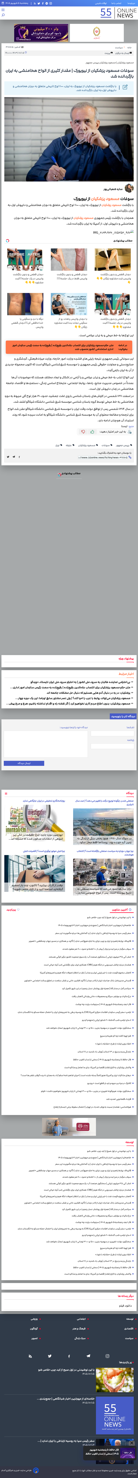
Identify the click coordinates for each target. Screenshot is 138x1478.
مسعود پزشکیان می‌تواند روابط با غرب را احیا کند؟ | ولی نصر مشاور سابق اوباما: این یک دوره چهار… (73, 698)
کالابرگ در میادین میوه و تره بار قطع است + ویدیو (109, 1083)
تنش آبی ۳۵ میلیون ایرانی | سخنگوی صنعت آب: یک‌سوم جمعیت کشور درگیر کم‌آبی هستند (90, 956)
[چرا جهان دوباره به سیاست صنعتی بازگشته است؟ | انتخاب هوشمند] (103, 877)
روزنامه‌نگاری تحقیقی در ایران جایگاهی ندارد (44, 801)
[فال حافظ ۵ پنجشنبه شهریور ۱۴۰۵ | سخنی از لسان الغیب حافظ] (127, 1453)
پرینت (108, 53)
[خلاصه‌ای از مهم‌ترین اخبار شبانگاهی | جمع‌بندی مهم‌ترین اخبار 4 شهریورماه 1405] (115, 1415)
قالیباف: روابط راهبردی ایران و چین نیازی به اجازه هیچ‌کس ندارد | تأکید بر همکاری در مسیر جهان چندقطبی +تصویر (80, 941)
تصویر (35, 1338)
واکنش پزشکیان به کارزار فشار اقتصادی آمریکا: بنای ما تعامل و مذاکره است (97, 1067)
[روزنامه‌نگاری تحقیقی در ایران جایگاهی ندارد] (34, 823)
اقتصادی (129, 1328)
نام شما (130, 727)
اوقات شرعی (101, 3)
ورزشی (35, 1319)
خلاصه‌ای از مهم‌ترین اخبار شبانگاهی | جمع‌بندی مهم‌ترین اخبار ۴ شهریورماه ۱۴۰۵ (94, 925)
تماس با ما (117, 3)
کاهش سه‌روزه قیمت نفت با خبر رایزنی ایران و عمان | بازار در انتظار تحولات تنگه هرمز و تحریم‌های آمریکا (85, 972)
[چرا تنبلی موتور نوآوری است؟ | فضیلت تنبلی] (34, 873)
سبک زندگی (80, 1338)
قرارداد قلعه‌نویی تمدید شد (118, 1099)
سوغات (106, 445)
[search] (3, 15)
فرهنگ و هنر (80, 1328)
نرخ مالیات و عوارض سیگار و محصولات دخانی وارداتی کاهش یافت (101, 996)
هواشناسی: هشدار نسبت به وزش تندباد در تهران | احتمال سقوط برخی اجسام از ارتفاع (92, 1107)
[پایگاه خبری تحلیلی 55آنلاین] (119, 13)
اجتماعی (82, 1319)
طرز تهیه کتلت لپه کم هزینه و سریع (115, 1035)
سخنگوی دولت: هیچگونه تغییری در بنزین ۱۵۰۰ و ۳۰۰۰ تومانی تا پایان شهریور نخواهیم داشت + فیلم (86, 1091)
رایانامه (130, 740)
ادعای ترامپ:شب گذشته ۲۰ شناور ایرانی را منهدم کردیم (106, 1020)
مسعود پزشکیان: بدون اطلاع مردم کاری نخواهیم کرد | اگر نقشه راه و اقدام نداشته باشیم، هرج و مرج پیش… (68, 704)
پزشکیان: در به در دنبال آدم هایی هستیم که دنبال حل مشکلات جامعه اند (89, 693)
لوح (58, 445)
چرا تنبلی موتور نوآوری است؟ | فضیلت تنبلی (44, 851)
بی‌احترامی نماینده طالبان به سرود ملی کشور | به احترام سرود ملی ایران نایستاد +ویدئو (81, 682)
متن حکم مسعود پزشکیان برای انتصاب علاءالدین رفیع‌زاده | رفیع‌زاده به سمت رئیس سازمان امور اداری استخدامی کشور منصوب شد (62, 347)
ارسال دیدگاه (24, 763)
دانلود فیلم (125, 1306)
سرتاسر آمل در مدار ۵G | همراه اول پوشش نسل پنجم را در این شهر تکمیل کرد (96, 988)
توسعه (130, 1319)
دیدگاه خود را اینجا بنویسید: (74, 727)
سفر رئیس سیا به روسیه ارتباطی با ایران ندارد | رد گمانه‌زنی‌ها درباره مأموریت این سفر (93, 933)
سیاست (130, 1338)
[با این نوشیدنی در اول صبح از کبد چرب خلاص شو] (115, 1380)
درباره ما (132, 3)
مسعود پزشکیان (105, 199)
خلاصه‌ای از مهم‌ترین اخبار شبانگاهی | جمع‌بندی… (66, 1399)
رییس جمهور (123, 445)
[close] (132, 1443)
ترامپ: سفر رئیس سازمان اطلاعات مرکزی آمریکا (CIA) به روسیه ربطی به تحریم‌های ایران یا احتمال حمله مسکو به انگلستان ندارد (74, 1012)
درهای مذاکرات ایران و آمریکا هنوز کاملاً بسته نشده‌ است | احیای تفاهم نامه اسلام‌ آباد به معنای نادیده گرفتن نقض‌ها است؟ (76, 1075)
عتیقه (69, 445)
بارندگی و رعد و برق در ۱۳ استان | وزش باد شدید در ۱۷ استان (104, 1051)
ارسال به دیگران (122, 53)
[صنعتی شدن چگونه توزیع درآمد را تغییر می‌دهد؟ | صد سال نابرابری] (103, 826)
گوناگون (34, 1328)
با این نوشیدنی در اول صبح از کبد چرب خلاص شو (109, 917)
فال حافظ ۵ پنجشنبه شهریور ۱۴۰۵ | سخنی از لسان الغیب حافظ (102, 1452)
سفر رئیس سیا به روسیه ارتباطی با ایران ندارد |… (66, 1441)
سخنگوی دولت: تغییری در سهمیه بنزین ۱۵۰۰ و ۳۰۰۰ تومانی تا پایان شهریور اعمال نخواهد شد (88, 1028)
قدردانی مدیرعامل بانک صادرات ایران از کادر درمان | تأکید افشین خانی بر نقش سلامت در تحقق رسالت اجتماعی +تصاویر (77, 980)
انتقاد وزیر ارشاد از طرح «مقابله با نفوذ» (113, 1043)
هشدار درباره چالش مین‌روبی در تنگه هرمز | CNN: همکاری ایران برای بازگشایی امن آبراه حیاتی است (87, 964)
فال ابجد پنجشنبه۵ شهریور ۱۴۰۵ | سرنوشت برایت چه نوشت (103, 1004)
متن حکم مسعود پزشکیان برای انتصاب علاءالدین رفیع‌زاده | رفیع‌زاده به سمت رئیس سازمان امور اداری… (70, 687)
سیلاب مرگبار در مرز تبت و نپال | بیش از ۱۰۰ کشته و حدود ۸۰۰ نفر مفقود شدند (96, 949)
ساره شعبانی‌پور (113, 189)
